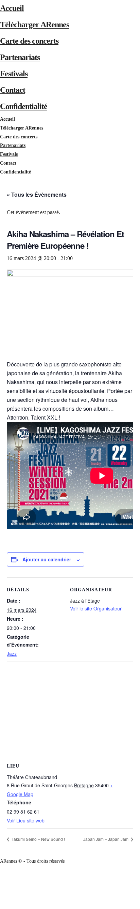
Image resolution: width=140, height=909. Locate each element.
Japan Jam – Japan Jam (106, 839)
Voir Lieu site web (26, 820)
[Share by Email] (1, 905)
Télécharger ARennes (34, 24)
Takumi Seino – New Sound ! (38, 839)
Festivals (14, 73)
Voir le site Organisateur (96, 608)
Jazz (12, 653)
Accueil (12, 8)
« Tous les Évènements (37, 194)
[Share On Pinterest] (1, 896)
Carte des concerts (29, 40)
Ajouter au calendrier (46, 559)
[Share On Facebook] (1, 878)
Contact (12, 90)
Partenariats (20, 57)
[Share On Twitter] (1, 887)
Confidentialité (23, 106)
